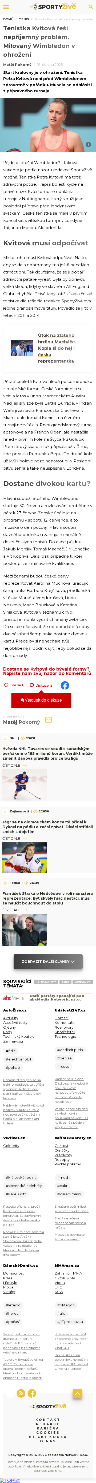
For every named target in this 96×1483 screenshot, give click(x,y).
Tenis (24, 19)
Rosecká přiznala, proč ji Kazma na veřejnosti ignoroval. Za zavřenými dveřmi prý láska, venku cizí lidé (22, 1215)
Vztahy (9, 1292)
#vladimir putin (70, 1050)
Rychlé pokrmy (68, 1164)
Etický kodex (48, 1437)
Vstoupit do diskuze (43, 700)
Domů (8, 19)
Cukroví (61, 1145)
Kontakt (48, 1420)
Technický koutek (18, 1036)
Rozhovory (64, 1027)
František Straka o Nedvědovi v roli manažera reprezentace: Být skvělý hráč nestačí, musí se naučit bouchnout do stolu (47, 898)
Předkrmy (63, 1155)
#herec (12, 1313)
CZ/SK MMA (65, 1278)
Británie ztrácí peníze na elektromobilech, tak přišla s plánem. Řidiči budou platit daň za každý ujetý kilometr (23, 1089)
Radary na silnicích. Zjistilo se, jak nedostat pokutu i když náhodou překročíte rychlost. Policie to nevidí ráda (72, 1090)
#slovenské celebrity (24, 1186)
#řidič (10, 1051)
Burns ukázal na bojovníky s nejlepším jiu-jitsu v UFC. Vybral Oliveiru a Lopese (71, 1362)
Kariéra (48, 1428)
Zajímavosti (13, 1041)
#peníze (64, 1058)
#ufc (61, 1313)
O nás (48, 1441)
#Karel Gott (16, 1194)
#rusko (63, 1066)
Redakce (48, 1424)
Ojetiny (9, 1027)
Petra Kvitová (46, 981)
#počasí (12, 1322)
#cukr (62, 1186)
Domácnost (13, 1273)
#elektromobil (18, 1059)
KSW (59, 1292)
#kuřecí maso (69, 1194)
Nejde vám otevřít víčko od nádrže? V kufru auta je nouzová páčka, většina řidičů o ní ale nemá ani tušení (23, 1114)
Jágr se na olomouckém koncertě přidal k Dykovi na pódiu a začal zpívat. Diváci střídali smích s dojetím (47, 827)
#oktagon (66, 1305)
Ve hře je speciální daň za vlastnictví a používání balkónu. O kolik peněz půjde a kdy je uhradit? (71, 1118)
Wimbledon (83, 981)
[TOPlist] (10, 1480)
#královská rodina (21, 1177)
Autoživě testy (15, 1022)
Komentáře (65, 1022)
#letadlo (13, 1305)
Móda (8, 1287)
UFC (58, 1287)
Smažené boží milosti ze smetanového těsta (72, 1208)
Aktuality (10, 1018)
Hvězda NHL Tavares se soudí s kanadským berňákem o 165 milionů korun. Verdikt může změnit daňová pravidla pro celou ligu (47, 753)
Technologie (65, 1036)
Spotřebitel (65, 1032)
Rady (7, 1032)
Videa (60, 1282)
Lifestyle (10, 1282)
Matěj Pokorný (17, 64)
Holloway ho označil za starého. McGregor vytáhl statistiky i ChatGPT (71, 1341)
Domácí (62, 1018)
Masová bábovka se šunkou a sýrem (70, 1237)
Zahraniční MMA (68, 1273)
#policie (13, 1067)
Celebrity (11, 1145)
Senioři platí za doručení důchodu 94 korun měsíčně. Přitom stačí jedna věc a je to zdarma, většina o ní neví (22, 1343)
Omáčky (62, 1150)
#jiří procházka (70, 1322)
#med (62, 1177)
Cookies (48, 1433)
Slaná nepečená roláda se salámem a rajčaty (70, 1222)
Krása (8, 1278)
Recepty (62, 1159)
